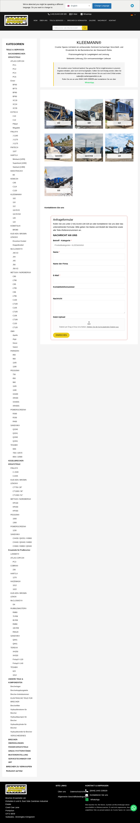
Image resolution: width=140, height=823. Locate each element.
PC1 (14, 65)
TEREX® (14, 648)
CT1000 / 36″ (18, 491)
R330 (15, 418)
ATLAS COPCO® (17, 61)
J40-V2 (15, 253)
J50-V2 (15, 269)
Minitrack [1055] (19, 159)
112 (14, 206)
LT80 (15, 280)
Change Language (102, 6)
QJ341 (15, 441)
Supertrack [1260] (19, 163)
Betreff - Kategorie (62, 240)
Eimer (12, 81)
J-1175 (15, 143)
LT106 (15, 319)
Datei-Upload (59, 317)
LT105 (15, 312)
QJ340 (15, 437)
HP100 (15, 503)
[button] (134, 14)
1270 (15, 577)
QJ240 (15, 429)
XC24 (15, 104)
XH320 (15, 655)
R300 (15, 414)
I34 (14, 604)
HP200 (15, 507)
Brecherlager (15, 686)
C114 (15, 187)
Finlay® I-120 (18, 659)
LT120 (15, 327)
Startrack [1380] (19, 167)
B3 (14, 175)
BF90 (15, 96)
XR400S (16, 406)
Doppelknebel (18, 245)
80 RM (15, 620)
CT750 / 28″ (17, 487)
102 (14, 198)
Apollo (15, 335)
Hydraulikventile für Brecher (21, 732)
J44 (14, 257)
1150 (15, 530)
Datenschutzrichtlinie (79, 792)
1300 (15, 523)
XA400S (16, 402)
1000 (15, 519)
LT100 (15, 304)
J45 (14, 261)
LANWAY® (14, 554)
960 (14, 359)
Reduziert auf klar (14, 771)
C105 (15, 308)
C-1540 (15, 472)
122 (14, 222)
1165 (15, 363)
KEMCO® (14, 179)
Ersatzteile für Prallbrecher (19, 550)
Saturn (15, 347)
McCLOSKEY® (16, 249)
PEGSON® (14, 370)
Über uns (62, 792)
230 (14, 570)
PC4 (14, 73)
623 (14, 671)
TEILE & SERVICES (15, 50)
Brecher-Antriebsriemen (19, 694)
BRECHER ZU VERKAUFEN (19, 766)
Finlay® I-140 (18, 663)
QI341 (15, 640)
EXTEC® (14, 112)
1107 (15, 151)
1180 (15, 367)
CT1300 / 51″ (18, 495)
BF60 (15, 85)
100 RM (16, 628)
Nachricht (57, 299)
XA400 (15, 394)
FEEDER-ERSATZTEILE (18, 747)
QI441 (15, 644)
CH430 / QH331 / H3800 (22, 538)
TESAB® (14, 445)
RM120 (15, 632)
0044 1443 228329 (86, 79)
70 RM (15, 616)
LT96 (15, 296)
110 (14, 202)
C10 (14, 116)
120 (14, 218)
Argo (14, 339)
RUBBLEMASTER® (18, 608)
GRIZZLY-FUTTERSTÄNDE (19, 751)
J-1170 (15, 140)
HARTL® (14, 155)
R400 (15, 421)
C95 (14, 183)
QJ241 (15, 433)
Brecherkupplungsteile (19, 690)
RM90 (15, 624)
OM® (12, 331)
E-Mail (56, 275)
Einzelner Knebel (19, 241)
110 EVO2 (17, 214)
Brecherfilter (15, 706)
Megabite (16, 128)
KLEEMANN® (16, 194)
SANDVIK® (15, 425)
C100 (15, 300)
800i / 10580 (17, 457)
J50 (14, 265)
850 (14, 355)
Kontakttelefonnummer (64, 287)
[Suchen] (85, 28)
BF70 (15, 89)
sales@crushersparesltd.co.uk (89, 76)
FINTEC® (14, 147)
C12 (14, 120)
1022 (15, 589)
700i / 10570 (17, 453)
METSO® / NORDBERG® (20, 272)
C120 (15, 191)
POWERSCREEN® (18, 410)
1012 (15, 585)
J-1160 (15, 136)
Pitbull (15, 124)
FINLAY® (14, 132)
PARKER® (14, 351)
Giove (15, 343)
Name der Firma (60, 264)
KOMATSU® (15, 226)
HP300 (15, 511)
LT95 (15, 288)
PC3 (14, 562)
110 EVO (16, 210)
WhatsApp (89, 82)
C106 (15, 316)
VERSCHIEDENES (18, 736)
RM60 (15, 612)
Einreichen (61, 335)
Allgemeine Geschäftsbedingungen (73, 797)
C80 (14, 276)
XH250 (15, 652)
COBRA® (14, 566)
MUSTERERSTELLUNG (18, 755)
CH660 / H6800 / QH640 (22, 546)
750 (14, 374)
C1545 (15, 476)
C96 (14, 292)
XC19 (15, 100)
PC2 (14, 69)
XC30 (15, 108)
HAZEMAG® (15, 581)
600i (14, 449)
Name (56, 252)
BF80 (15, 92)
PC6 (14, 77)
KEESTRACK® (16, 171)
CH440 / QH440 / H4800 (22, 542)
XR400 (15, 398)
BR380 (15, 230)
